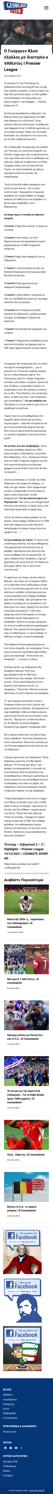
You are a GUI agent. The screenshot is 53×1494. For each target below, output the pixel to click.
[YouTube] (16, 1448)
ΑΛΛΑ (6, 1408)
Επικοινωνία (9, 1431)
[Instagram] (10, 1448)
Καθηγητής (9, 1404)
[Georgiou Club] (15, 8)
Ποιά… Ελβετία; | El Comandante (26, 1154)
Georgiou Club (10, 1461)
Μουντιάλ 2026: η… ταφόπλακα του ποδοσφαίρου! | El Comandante (25, 923)
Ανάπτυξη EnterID (36, 1490)
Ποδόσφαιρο (9, 1466)
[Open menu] (46, 7)
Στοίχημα (8, 1475)
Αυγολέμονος (10, 1399)
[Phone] (21, 1448)
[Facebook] (5, 1448)
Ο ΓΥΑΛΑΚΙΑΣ (10, 1418)
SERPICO (7, 1394)
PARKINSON (9, 1413)
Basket (6, 1470)
